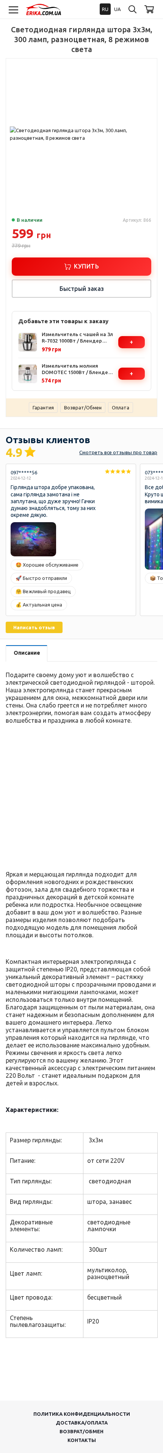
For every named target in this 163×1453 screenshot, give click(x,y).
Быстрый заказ (82, 288)
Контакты (81, 1440)
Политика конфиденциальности (81, 1414)
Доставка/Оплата (82, 1422)
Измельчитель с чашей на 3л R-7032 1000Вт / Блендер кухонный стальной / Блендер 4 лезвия (77, 338)
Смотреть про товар (118, 452)
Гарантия (43, 407)
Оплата (120, 407)
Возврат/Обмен (83, 407)
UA (117, 9)
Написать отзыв (34, 627)
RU (105, 9)
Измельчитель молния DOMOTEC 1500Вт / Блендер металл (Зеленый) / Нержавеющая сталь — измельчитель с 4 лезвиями (76, 369)
